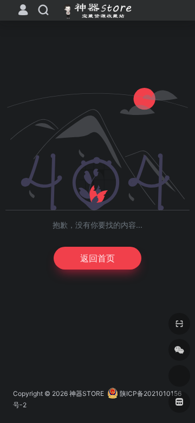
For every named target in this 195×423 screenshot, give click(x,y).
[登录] (23, 11)
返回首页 (97, 258)
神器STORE (86, 393)
